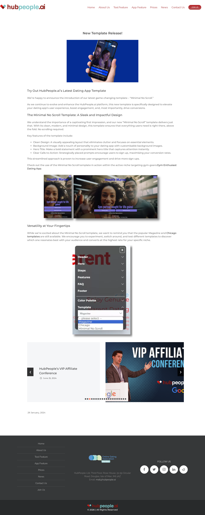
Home (41, 443)
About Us (41, 450)
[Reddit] (183, 469)
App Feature (41, 463)
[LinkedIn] (174, 469)
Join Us (41, 489)
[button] (85, 399)
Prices (41, 470)
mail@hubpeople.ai (106, 479)
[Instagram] (164, 469)
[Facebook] (144, 469)
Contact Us (41, 483)
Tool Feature (41, 456)
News (41, 476)
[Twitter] (154, 469)
